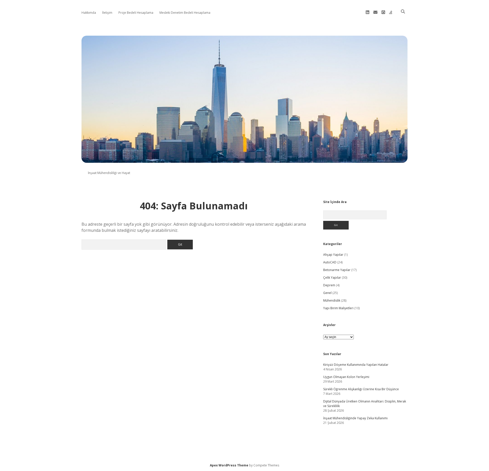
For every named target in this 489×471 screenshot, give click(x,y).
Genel (327, 293)
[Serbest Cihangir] (245, 160)
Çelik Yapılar (332, 277)
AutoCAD (329, 262)
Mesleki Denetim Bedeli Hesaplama (184, 12)
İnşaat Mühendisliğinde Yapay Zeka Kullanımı (355, 418)
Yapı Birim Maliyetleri (338, 308)
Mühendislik (331, 300)
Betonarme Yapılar (336, 270)
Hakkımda (89, 12)
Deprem (329, 285)
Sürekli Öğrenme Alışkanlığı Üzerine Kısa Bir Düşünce (361, 389)
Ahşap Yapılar (333, 254)
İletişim (107, 12)
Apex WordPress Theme (229, 465)
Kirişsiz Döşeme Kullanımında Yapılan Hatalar (355, 364)
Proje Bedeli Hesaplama (135, 12)
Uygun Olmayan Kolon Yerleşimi (346, 377)
